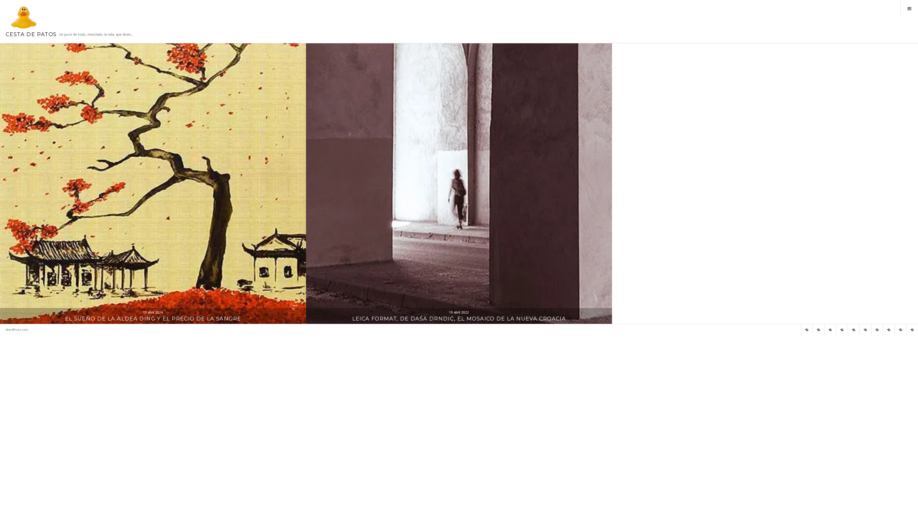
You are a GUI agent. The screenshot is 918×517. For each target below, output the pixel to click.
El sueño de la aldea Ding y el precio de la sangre (153, 318)
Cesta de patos (31, 34)
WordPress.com (17, 330)
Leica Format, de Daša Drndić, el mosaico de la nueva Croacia (459, 318)
